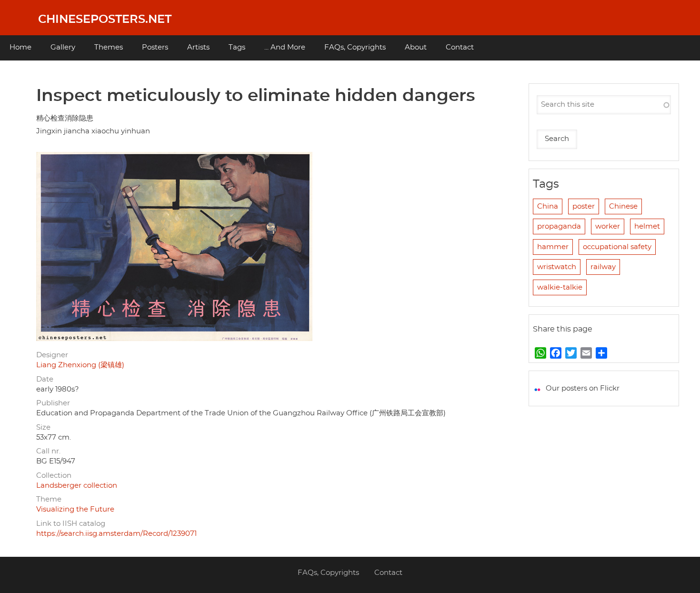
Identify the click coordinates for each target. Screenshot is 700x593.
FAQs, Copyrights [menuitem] (355, 47)
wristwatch (556, 267)
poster (583, 206)
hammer (553, 247)
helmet (647, 226)
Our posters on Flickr (583, 388)
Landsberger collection (76, 485)
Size (43, 427)
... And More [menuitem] (284, 47)
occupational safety (617, 247)
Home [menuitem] (20, 47)
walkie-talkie (559, 287)
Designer (52, 355)
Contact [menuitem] (460, 47)
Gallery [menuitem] (62, 47)
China (547, 206)
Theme (48, 499)
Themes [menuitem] (108, 47)
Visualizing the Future (75, 509)
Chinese (623, 206)
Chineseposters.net (104, 19)
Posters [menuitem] (155, 47)
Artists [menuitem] (198, 47)
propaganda (559, 226)
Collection (53, 475)
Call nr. (48, 451)
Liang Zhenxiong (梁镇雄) (80, 365)
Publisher (53, 403)
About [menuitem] (416, 47)
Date (44, 379)
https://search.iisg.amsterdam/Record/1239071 (116, 533)
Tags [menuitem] (237, 47)
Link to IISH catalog (70, 523)
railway (603, 267)
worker (607, 226)
